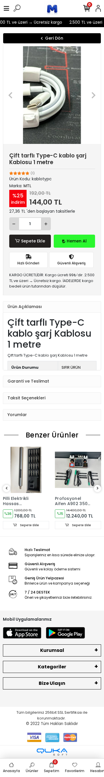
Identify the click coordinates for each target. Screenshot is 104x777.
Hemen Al (77, 241)
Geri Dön (54, 38)
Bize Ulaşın (52, 683)
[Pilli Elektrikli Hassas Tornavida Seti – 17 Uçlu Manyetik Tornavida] (26, 470)
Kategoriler (52, 666)
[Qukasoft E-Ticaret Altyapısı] (52, 752)
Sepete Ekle (33, 241)
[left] (7, 488)
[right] (98, 488)
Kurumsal (52, 650)
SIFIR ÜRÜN (71, 367)
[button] (10, 95)
